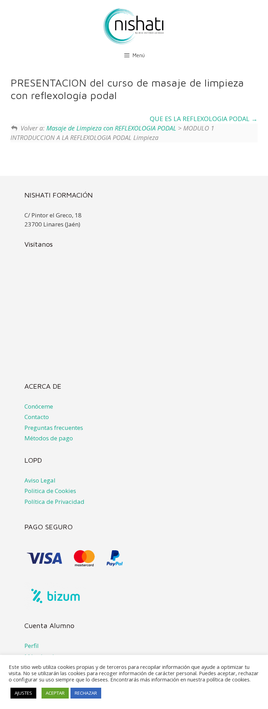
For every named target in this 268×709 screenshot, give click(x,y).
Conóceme (38, 406)
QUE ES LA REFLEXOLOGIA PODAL (200, 118)
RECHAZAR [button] (86, 693)
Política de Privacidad (54, 502)
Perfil (31, 646)
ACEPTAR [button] (55, 693)
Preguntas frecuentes (53, 428)
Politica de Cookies (50, 491)
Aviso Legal (39, 480)
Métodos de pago (48, 438)
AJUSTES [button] (23, 693)
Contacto (36, 417)
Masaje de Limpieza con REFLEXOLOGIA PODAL (111, 128)
